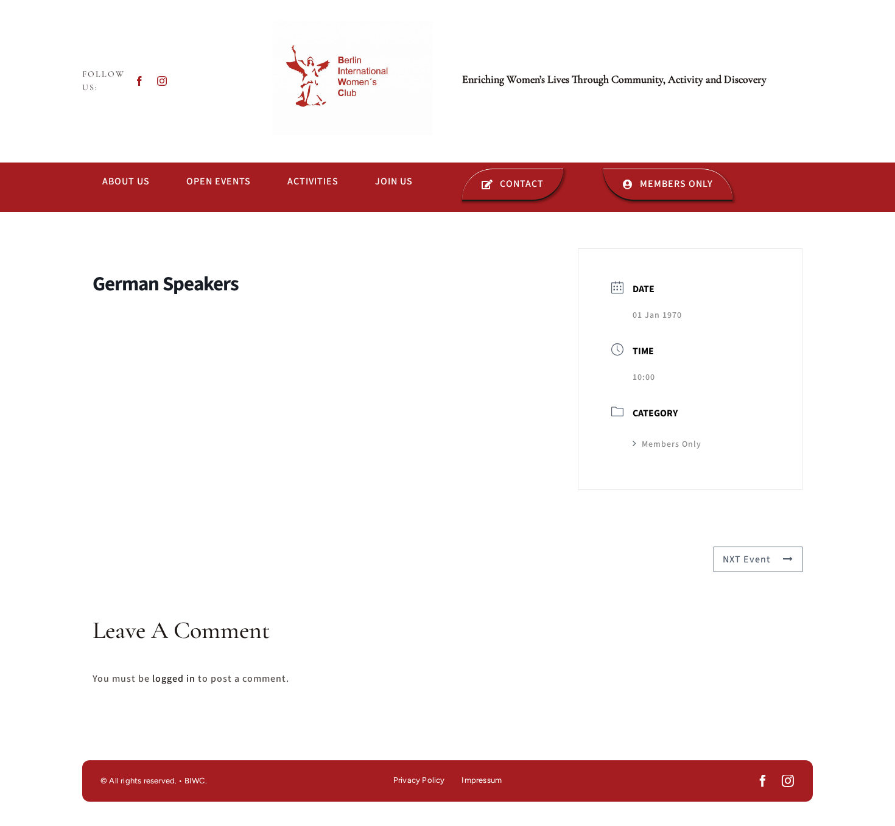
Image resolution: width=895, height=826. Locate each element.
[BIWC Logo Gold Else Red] (352, 26)
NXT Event (747, 559)
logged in (173, 678)
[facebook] (140, 81)
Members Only (671, 444)
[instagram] (162, 81)
